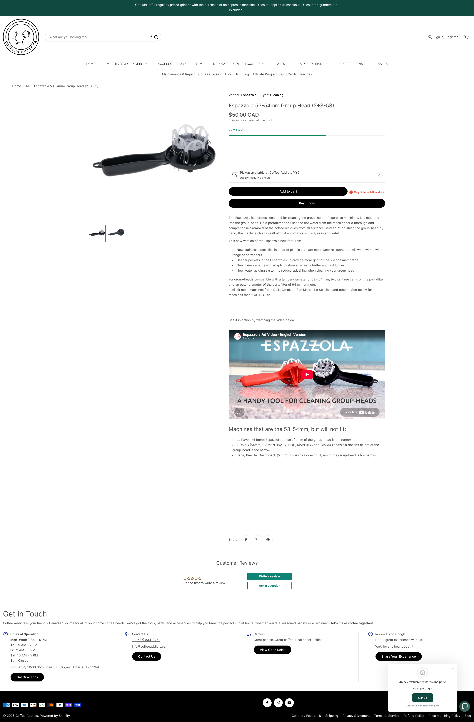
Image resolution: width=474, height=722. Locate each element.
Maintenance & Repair (178, 74)
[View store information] (379, 175)
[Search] (156, 37)
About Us (232, 74)
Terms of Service (386, 716)
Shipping (234, 120)
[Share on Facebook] (245, 539)
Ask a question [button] (269, 585)
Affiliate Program (265, 74)
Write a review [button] (269, 576)
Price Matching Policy (444, 716)
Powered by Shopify (55, 716)
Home (16, 86)
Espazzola (248, 95)
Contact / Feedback (306, 716)
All (27, 86)
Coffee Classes (209, 74)
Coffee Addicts (27, 716)
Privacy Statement (356, 716)
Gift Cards (289, 74)
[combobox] (103, 37)
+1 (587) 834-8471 (146, 640)
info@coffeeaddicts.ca (149, 646)
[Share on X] (257, 539)
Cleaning (276, 95)
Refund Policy (414, 716)
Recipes (306, 74)
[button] (151, 37)
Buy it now (307, 203)
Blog (245, 74)
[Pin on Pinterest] (268, 539)
